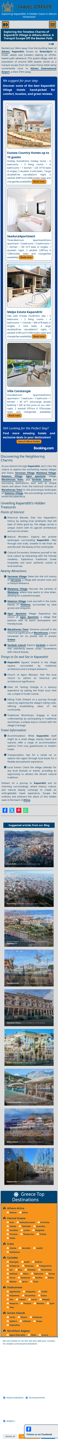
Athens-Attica (15, 1208)
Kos (11, 1299)
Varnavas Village (24, 472)
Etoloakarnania (27, 1222)
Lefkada (26, 1321)
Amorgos (14, 1262)
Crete (10, 1243)
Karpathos (29, 1295)
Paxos (39, 1321)
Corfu (12, 1317)
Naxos (51, 1273)
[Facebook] (5, 811)
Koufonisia (46, 1269)
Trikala (42, 1234)
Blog (46, 825)
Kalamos (25, 604)
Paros (12, 1277)
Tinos (35, 1281)
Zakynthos (14, 1325)
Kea (19, 1269)
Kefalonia (37, 1317)
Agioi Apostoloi (29, 617)
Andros (38, 1262)
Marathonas (41, 632)
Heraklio (26, 1248)
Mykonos (38, 1273)
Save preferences (29, 1436)
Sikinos (12, 1281)
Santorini (25, 1277)
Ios (11, 1269)
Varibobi (40, 645)
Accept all (48, 1436)
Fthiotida (26, 1226)
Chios (33, 1335)
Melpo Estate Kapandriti (24, 312)
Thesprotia (28, 1234)
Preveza (13, 1234)
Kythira (13, 1321)
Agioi (30, 476)
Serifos (38, 1277)
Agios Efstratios (17, 1335)
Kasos (43, 1295)
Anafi (26, 1262)
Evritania (44, 1222)
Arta (11, 1222)
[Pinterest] (19, 811)
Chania (12, 1248)
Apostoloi (40, 476)
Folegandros (45, 1265)
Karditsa (13, 1230)
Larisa (26, 1230)
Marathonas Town (12, 479)
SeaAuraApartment (21, 236)
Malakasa (12, 592)
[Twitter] (12, 811)
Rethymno (14, 1252)
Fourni (44, 1335)
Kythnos (13, 1273)
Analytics (10, 1421)
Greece (11, 639)
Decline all (10, 1436)
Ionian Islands (15, 1313)
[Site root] (7, 6)
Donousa (29, 1265)
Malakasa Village (46, 472)
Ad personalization (15, 1397)
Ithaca (23, 1317)
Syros (24, 1281)
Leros (34, 1299)
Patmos (27, 1303)
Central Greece (15, 1218)
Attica (26, 800)
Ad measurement (37, 1397)
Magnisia (39, 1230)
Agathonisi (14, 1291)
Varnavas (15, 579)
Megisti (46, 1299)
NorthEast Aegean (18, 1330)
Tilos (11, 1307)
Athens (6, 51)
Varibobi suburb (41, 479)
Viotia (12, 1238)
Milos (25, 1273)
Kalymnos (14, 1295)
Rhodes (40, 1303)
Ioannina (40, 1226)
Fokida (12, 1226)
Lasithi (39, 1248)
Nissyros (13, 1303)
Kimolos (31, 1269)
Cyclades (12, 1257)
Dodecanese (14, 1287)
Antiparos (14, 1265)
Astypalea (30, 1291)
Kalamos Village (12, 476)
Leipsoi (22, 1299)
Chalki (44, 1291)
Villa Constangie (19, 391)
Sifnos (50, 1277)
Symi (51, 1303)
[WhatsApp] (26, 811)
